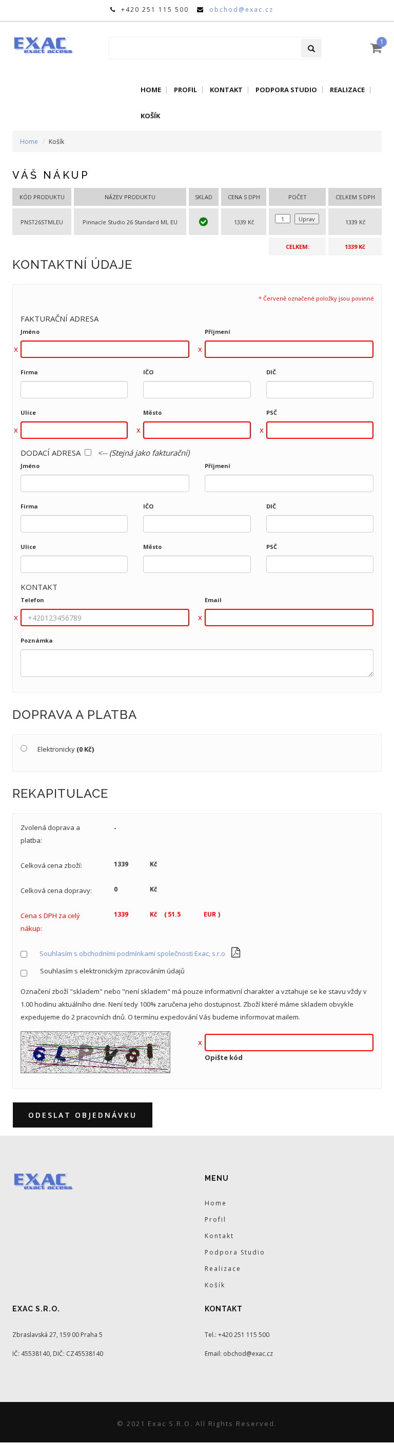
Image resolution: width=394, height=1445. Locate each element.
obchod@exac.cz (241, 9)
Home (151, 90)
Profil (185, 90)
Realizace (347, 90)
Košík (150, 116)
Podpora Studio (286, 90)
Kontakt (226, 90)
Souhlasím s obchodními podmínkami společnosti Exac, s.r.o (132, 953)
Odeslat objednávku (82, 1115)
